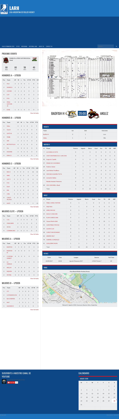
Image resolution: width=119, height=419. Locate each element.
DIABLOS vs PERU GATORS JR (18, 58)
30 (114, 401)
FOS (8, 183)
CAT (8, 94)
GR (110, 148)
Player (48, 148)
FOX (8, 98)
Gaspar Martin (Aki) (52, 221)
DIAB (8, 109)
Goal (96, 148)
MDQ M (9, 267)
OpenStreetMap (110, 302)
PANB (8, 137)
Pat (8, 148)
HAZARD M (10, 306)
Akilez (45, 138)
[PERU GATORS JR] (34, 59)
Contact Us (49, 46)
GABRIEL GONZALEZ (52, 239)
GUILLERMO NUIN (51, 243)
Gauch (9, 129)
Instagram (24, 46)
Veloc (8, 126)
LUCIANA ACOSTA (52, 152)
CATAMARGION (12, 295)
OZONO (9, 91)
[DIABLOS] (6, 60)
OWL (8, 194)
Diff (38, 80)
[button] (80, 286)
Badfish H (46, 134)
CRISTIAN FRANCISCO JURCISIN (56, 156)
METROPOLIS (11, 144)
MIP (114, 148)
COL (8, 219)
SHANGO (9, 87)
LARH (14, 8)
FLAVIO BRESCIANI (52, 217)
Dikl (8, 190)
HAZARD (9, 152)
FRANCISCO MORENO (53, 163)
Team (8, 80)
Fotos (18, 46)
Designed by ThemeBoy (113, 415)
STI (8, 291)
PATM (8, 227)
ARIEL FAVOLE (50, 210)
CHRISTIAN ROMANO (53, 232)
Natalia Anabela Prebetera (54, 181)
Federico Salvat (50, 167)
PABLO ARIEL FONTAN (53, 203)
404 (8, 141)
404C (8, 175)
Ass (101, 148)
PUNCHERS (10, 223)
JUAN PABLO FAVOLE (52, 225)
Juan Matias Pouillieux (52, 170)
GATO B (9, 133)
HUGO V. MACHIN (51, 214)
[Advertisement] (59, 31)
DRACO (9, 155)
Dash (8, 186)
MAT (8, 302)
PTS (33, 80)
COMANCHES (11, 230)
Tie (24, 80)
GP (15, 80)
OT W (29, 80)
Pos (4, 80)
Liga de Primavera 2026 (8, 46)
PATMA (9, 275)
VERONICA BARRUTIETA (54, 174)
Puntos (75, 148)
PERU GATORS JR (9, 104)
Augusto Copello (51, 159)
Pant (8, 83)
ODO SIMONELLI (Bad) (53, 185)
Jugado (83, 148)
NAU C (9, 172)
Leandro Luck (50, 228)
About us (41, 46)
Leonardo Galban (51, 178)
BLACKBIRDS (11, 298)
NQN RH (9, 271)
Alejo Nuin (49, 206)
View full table (34, 113)
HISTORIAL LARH (33, 46)
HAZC (8, 203)
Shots (90, 148)
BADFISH (9, 247)
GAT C (9, 179)
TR (106, 148)
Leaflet (102, 302)
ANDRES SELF (50, 236)
